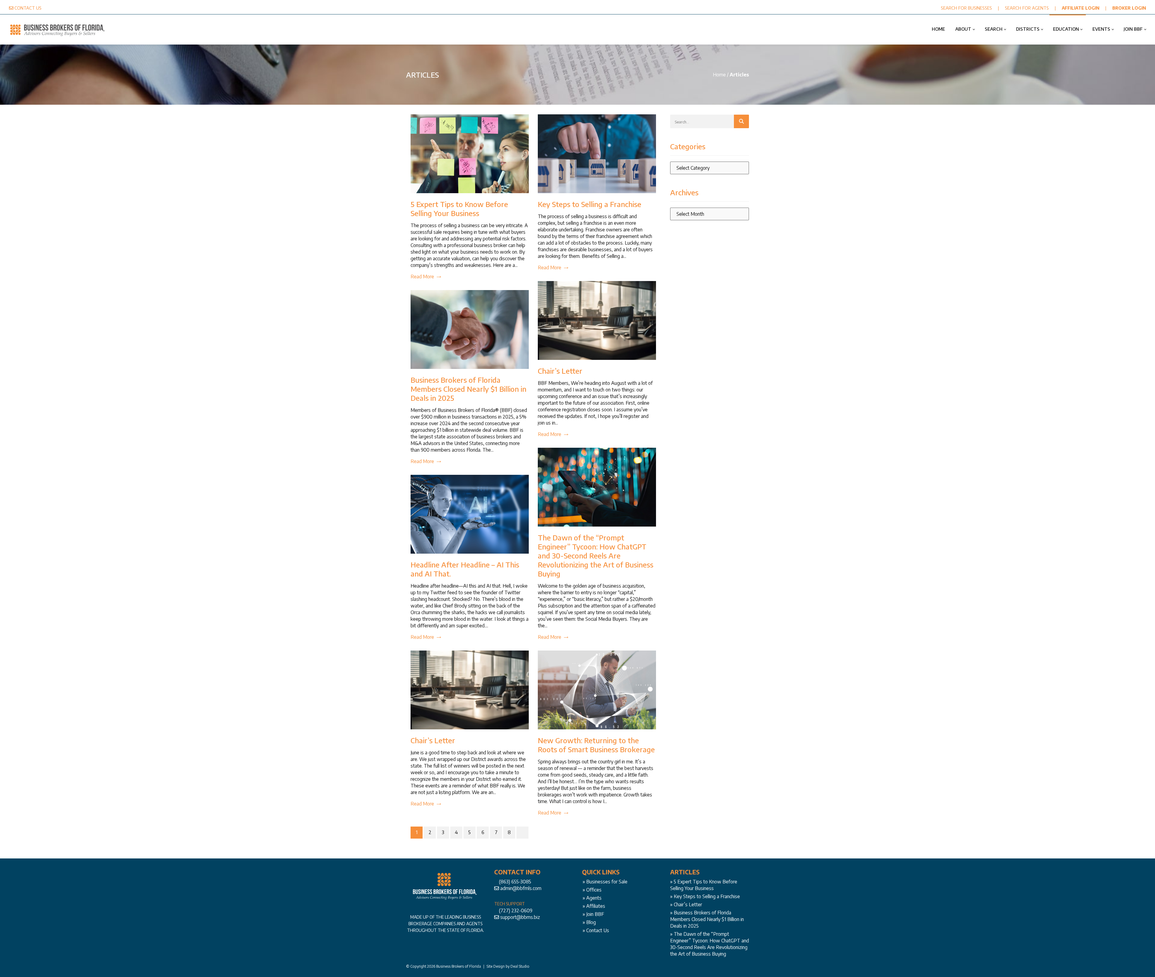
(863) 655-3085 (515, 882)
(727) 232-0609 (515, 910)
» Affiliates (594, 906)
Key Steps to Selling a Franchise (589, 204)
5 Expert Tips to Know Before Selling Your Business (459, 208)
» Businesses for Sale (605, 882)
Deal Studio (519, 966)
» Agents (592, 898)
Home (719, 75)
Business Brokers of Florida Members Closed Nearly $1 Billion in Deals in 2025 (468, 388)
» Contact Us (596, 930)
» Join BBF (593, 914)
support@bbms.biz (520, 917)
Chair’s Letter (560, 370)
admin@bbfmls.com (520, 888)
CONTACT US (28, 8)
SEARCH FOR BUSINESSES (966, 8)
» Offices (592, 890)
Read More (422, 277)
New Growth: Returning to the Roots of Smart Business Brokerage (596, 745)
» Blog (589, 922)
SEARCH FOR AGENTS (1027, 8)
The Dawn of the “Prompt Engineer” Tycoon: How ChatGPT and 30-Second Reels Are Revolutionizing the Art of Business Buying (595, 555)
